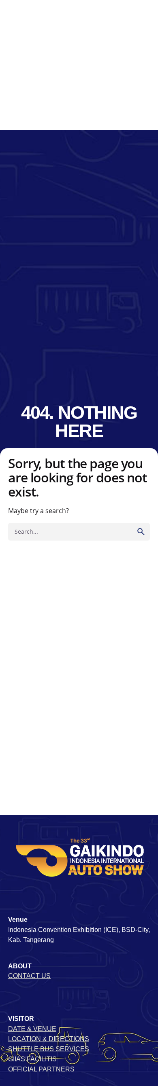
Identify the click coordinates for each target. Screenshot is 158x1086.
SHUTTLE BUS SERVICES (48, 1049)
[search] (141, 532)
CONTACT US (29, 975)
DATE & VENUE (32, 1028)
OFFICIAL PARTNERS (41, 1069)
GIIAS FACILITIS (32, 1059)
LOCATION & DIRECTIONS (48, 1038)
